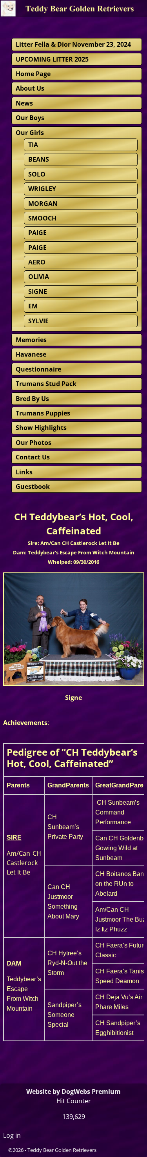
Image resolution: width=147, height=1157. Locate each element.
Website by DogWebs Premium (73, 1091)
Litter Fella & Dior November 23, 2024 (73, 44)
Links (24, 472)
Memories (31, 339)
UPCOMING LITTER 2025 (52, 59)
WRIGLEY (42, 188)
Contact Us (33, 457)
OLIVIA (38, 276)
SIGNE (37, 291)
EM (33, 306)
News (24, 103)
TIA (33, 144)
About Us (30, 88)
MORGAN (43, 203)
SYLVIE (38, 321)
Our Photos (33, 442)
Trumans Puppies (43, 413)
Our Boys (30, 117)
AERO (36, 262)
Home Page (33, 73)
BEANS (38, 159)
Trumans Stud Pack (46, 383)
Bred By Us (32, 398)
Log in (12, 1135)
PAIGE (37, 232)
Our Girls (30, 132)
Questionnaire (38, 369)
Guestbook (33, 486)
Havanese (31, 354)
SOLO (36, 174)
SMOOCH (42, 218)
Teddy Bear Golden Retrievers (61, 1149)
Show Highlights (41, 427)
